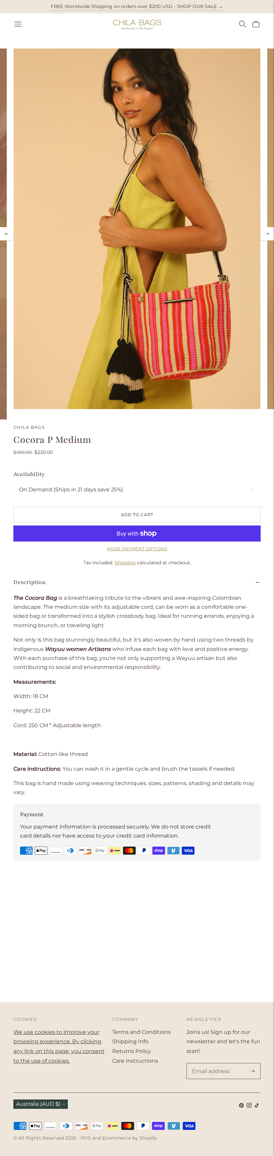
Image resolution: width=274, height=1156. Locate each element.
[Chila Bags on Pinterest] (241, 1106)
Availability (29, 474)
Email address (209, 1064)
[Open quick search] (242, 24)
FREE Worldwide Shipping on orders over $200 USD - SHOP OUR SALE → (137, 6)
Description (29, 582)
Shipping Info (130, 1041)
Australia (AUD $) (38, 1104)
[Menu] (18, 24)
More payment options (137, 548)
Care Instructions (135, 1061)
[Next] (267, 233)
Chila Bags (29, 427)
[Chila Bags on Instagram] (249, 1106)
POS (86, 1138)
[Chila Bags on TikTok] (256, 1106)
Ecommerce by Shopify (129, 1138)
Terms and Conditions (141, 1032)
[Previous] (6, 233)
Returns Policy (131, 1051)
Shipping (125, 563)
